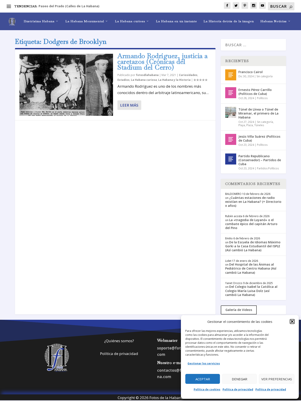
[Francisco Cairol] (230, 74)
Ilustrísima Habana (39, 21)
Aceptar (202, 379)
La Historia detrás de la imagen (229, 21)
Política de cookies (207, 389)
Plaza (249, 125)
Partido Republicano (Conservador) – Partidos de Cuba (259, 160)
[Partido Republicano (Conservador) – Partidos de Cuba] (230, 158)
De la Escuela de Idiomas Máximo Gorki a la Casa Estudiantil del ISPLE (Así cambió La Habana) (253, 246)
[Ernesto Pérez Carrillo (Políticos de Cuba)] (230, 92)
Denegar (239, 379)
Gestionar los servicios (204, 363)
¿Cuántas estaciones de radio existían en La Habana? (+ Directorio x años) (253, 202)
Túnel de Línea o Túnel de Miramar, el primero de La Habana (258, 113)
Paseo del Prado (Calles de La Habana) (69, 6)
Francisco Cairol (250, 72)
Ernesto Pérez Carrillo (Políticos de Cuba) (255, 92)
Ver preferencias (276, 379)
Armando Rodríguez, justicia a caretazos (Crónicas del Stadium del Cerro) (162, 62)
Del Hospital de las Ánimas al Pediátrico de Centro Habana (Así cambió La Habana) (250, 268)
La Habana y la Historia (174, 80)
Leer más (129, 105)
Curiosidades (188, 75)
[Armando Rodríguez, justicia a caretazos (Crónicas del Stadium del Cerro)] (66, 85)
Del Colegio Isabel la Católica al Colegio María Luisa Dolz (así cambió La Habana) (251, 291)
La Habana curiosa (130, 21)
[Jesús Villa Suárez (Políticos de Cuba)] (230, 139)
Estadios (123, 80)
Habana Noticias (273, 21)
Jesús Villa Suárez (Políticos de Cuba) (259, 138)
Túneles (259, 125)
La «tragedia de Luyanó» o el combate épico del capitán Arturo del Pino (251, 224)
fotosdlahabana (147, 75)
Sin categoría (264, 76)
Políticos (262, 98)
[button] (292, 321)
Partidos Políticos (268, 168)
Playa (241, 125)
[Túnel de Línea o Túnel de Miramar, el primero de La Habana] (230, 112)
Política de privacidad (238, 389)
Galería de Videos (238, 310)
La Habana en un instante (176, 21)
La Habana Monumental (84, 21)
